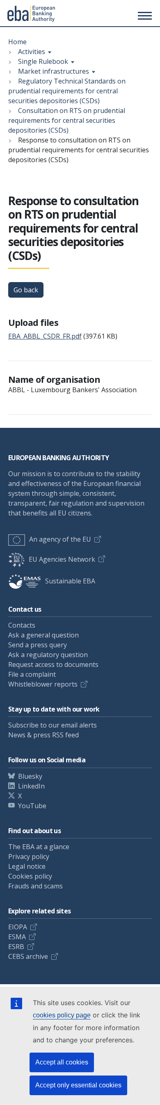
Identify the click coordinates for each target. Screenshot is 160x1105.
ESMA (17, 936)
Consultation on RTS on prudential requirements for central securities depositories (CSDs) (66, 120)
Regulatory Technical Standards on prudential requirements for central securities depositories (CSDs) (67, 91)
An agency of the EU (60, 539)
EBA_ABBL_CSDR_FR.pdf (45, 336)
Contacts (21, 625)
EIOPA (17, 926)
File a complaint (32, 674)
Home (17, 41)
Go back (26, 289)
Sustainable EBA (70, 580)
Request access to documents (53, 664)
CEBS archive (28, 956)
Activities (31, 51)
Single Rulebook (43, 61)
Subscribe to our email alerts (52, 725)
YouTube (32, 805)
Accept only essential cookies (78, 1085)
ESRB (16, 946)
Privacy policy (28, 856)
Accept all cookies (61, 1062)
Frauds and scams (35, 885)
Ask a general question (43, 634)
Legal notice (27, 866)
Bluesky (30, 776)
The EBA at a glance (38, 846)
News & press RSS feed (43, 734)
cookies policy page (62, 1015)
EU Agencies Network (62, 559)
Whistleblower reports (43, 684)
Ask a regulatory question (48, 654)
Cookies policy (30, 876)
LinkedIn (31, 786)
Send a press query (37, 644)
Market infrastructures (53, 71)
